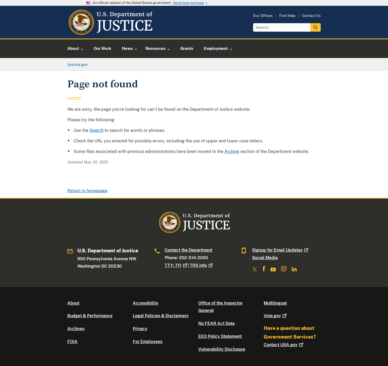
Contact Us (311, 16)
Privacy (140, 328)
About (73, 303)
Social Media (265, 257)
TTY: (173, 265)
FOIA (72, 341)
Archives (75, 328)
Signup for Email (277, 250)
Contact (280, 344)
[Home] (110, 32)
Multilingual (275, 303)
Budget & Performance (89, 315)
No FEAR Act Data (216, 323)
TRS (198, 265)
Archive (231, 151)
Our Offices (263, 16)
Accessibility (145, 303)
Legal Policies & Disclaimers (160, 315)
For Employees (147, 341)
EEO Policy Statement (220, 336)
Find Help (287, 16)
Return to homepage (87, 190)
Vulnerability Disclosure (221, 349)
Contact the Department (188, 250)
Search (96, 130)
